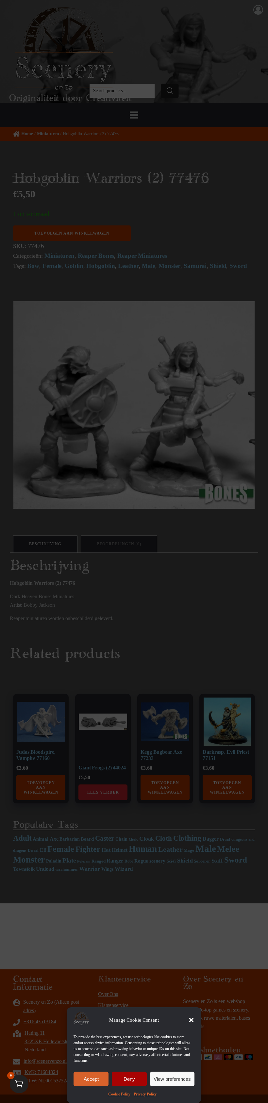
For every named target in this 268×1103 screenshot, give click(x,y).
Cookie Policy (119, 1094)
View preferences (172, 1079)
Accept (91, 1079)
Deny (129, 1079)
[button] (191, 1020)
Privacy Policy (145, 1094)
